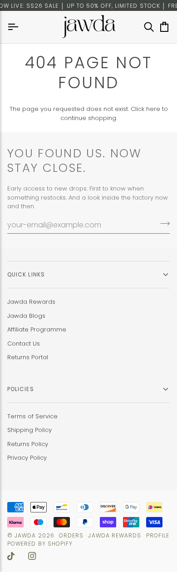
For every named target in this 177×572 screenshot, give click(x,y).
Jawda (25, 535)
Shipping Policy (29, 430)
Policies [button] (20, 389)
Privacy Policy (27, 457)
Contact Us (23, 343)
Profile (158, 535)
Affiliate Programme (36, 329)
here (153, 109)
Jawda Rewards (31, 301)
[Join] (162, 223)
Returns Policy (27, 444)
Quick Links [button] (26, 274)
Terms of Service (32, 416)
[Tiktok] (11, 556)
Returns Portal (27, 357)
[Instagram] (32, 556)
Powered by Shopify (40, 543)
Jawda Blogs (26, 315)
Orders (71, 535)
